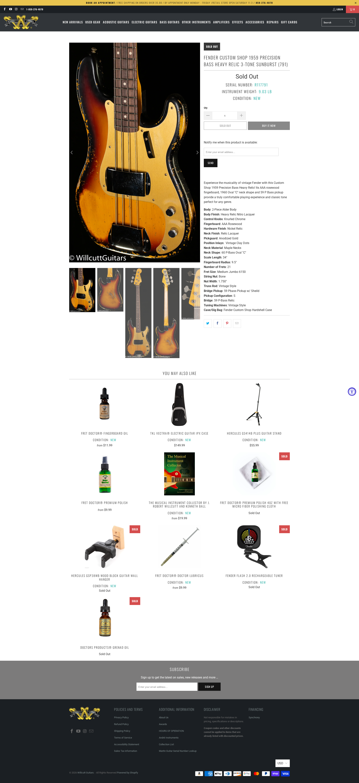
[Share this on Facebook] (218, 323)
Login (340, 9)
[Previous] (72, 152)
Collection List (166, 744)
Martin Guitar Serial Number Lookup (178, 751)
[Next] (197, 152)
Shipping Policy (122, 731)
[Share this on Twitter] (208, 323)
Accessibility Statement (126, 744)
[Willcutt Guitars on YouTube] (10, 9)
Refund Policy (121, 724)
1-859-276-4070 (34, 9)
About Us (163, 717)
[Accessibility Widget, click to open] (352, 391)
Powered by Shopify (127, 772)
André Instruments (169, 737)
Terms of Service (123, 737)
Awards (163, 724)
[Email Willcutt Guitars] (22, 9)
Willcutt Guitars (85, 772)
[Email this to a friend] (237, 323)
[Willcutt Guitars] (21, 22)
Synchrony (254, 717)
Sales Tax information (125, 751)
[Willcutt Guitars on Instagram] (16, 9)
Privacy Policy (121, 717)
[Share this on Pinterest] (227, 323)
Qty (206, 107)
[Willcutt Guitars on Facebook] (4, 9)
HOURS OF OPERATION (171, 731)
